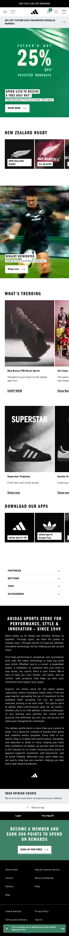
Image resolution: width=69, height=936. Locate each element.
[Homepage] (34, 13)
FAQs (37, 886)
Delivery (9, 886)
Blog (7, 895)
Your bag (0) (48, 816)
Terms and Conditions (16, 920)
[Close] (7, 928)
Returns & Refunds (44, 878)
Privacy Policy (41, 911)
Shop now (13, 492)
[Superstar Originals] (29, 451)
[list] (34, 156)
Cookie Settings (13, 911)
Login (18, 816)
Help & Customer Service (47, 870)
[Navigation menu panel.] (5, 12)
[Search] (56, 12)
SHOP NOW (14, 391)
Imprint (38, 920)
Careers (9, 878)
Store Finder (11, 870)
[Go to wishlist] (13, 12)
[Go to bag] (64, 12)
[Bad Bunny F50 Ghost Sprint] (29, 348)
